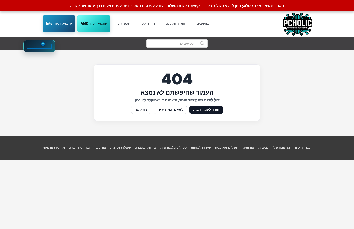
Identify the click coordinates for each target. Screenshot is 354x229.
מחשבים (203, 24)
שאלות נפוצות (120, 148)
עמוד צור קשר (83, 5)
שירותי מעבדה (145, 148)
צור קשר (141, 110)
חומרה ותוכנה (176, 24)
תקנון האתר (302, 148)
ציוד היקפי (148, 24)
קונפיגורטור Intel (59, 23)
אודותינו (248, 148)
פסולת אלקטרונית (173, 148)
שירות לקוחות (201, 148)
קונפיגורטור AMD (94, 23)
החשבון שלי (281, 148)
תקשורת (124, 24)
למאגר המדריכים (170, 110)
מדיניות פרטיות (54, 148)
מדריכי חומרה (79, 148)
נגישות (263, 148)
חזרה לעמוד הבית (206, 109)
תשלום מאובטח (226, 148)
